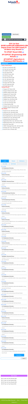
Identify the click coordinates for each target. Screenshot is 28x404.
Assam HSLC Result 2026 (8, 124)
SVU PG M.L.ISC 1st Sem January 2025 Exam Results (12, 298)
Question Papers (6, 37)
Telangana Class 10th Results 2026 (10, 99)
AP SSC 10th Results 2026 (8, 79)
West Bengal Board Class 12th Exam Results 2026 (13, 115)
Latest (4, 161)
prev (5, 39)
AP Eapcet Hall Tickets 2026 (9, 82)
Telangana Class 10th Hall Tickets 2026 (11, 106)
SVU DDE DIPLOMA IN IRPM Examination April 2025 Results (13, 314)
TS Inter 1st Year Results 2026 (9, 100)
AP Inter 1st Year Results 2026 (9, 67)
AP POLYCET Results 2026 (8, 77)
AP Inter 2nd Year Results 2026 (9, 69)
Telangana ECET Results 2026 (9, 95)
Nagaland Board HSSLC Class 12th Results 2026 (13, 122)
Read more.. (19, 355)
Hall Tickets (13, 163)
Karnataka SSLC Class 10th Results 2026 (11, 127)
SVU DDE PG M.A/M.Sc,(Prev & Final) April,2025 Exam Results (13, 228)
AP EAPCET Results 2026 (8, 81)
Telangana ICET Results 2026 (9, 89)
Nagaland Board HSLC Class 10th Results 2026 (12, 120)
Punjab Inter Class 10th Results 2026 (10, 110)
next (25, 39)
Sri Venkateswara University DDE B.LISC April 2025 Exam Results (14, 339)
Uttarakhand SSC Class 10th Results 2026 (11, 117)
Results (13, 161)
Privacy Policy (24, 400)
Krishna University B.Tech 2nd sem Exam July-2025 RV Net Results (14, 189)
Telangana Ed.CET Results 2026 (9, 94)
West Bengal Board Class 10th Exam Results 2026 (13, 114)
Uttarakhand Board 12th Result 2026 (10, 119)
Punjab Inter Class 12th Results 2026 (10, 112)
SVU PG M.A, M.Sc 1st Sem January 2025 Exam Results (12, 293)
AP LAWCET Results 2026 (8, 70)
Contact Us (14, 402)
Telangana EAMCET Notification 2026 (10, 107)
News (3, 39)
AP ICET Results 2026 (7, 72)
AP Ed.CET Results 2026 (8, 86)
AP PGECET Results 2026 (8, 74)
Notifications (22, 161)
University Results (6, 34)
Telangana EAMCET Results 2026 (10, 97)
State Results (15, 34)
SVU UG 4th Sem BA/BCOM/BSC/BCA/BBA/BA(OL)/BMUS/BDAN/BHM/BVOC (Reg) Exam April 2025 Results (14, 286)
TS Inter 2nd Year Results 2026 (9, 102)
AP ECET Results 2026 (7, 75)
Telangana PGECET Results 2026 (10, 90)
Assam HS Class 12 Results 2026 (10, 129)
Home (18, 400)
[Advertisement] (14, 18)
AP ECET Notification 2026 (8, 84)
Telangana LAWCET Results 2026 (10, 92)
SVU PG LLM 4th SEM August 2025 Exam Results (11, 239)
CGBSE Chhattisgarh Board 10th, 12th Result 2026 (13, 125)
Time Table (5, 163)
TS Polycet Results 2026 (8, 104)
